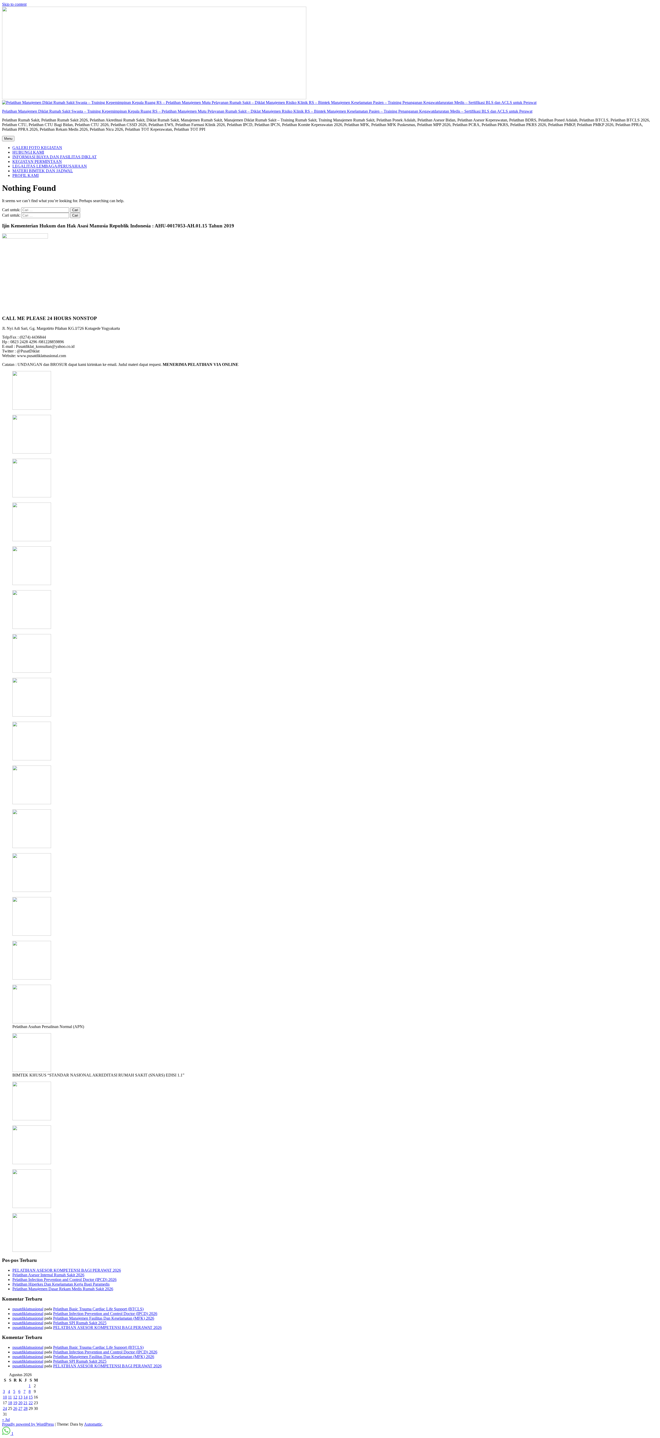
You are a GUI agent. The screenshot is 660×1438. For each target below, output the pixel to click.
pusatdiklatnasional (27, 1309)
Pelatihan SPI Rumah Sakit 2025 (79, 1323)
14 (25, 1397)
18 (10, 1403)
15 (31, 1397)
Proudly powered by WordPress (28, 1424)
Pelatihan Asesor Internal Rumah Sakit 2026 (48, 1275)
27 (20, 1408)
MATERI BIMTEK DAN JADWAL (42, 171)
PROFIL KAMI (25, 175)
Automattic (93, 1424)
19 (15, 1403)
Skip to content (14, 4)
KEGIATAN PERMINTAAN (37, 161)
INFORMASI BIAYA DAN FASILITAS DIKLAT (54, 157)
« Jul (6, 1419)
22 (31, 1403)
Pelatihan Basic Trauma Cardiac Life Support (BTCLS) (98, 1309)
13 (20, 1397)
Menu (8, 139)
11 (10, 1397)
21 (25, 1403)
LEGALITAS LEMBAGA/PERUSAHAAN (49, 166)
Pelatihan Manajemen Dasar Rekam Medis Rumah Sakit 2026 (62, 1289)
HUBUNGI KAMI (28, 152)
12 (15, 1397)
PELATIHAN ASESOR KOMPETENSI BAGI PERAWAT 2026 (66, 1270)
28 (25, 1408)
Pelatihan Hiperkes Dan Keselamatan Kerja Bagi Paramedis (61, 1284)
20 (20, 1403)
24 (5, 1408)
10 (5, 1397)
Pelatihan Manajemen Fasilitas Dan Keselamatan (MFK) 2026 (103, 1318)
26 (15, 1408)
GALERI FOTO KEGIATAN (37, 147)
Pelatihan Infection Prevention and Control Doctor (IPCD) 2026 (64, 1279)
